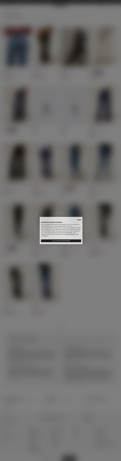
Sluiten (79, 219)
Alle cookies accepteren (61, 241)
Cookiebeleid (68, 232)
